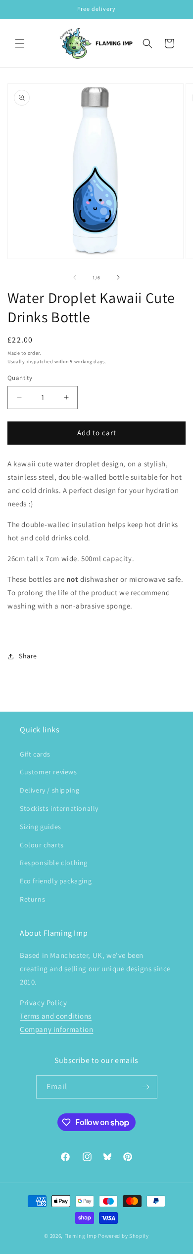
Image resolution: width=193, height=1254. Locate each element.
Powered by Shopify (123, 1235)
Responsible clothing (54, 862)
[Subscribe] (146, 1087)
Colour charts (42, 844)
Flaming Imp (80, 1235)
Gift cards (35, 754)
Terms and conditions (56, 1016)
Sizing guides (40, 826)
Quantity (19, 378)
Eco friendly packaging (56, 880)
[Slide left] (75, 277)
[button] (20, 43)
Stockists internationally (59, 808)
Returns (32, 899)
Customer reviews (48, 771)
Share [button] (28, 655)
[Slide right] (118, 277)
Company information (56, 1029)
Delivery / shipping (49, 790)
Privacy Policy (43, 1002)
